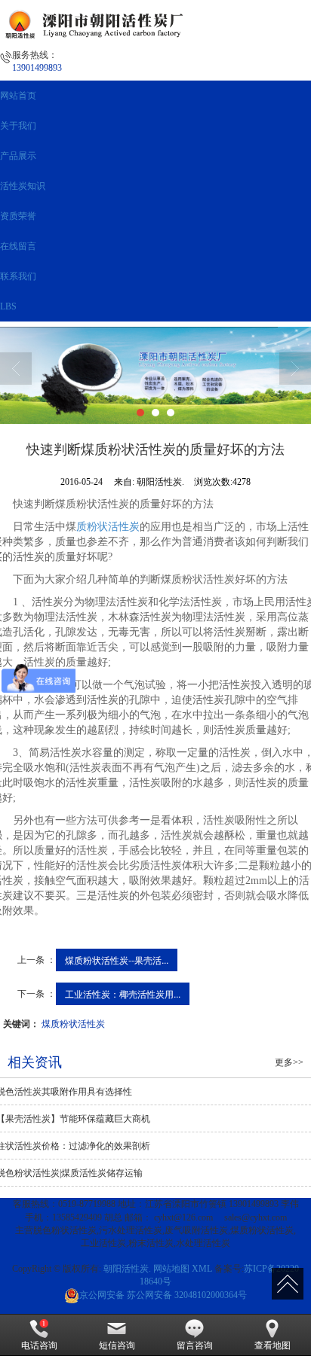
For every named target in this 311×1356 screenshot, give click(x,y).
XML (202, 1268)
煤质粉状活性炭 (73, 1022)
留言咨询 (195, 1345)
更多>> (289, 1062)
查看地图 (272, 1345)
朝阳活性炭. (127, 1268)
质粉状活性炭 (108, 526)
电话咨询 (39, 1345)
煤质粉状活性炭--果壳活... (116, 959)
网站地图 (171, 1268)
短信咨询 (117, 1345)
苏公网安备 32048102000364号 (163, 1295)
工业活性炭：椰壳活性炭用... (122, 993)
